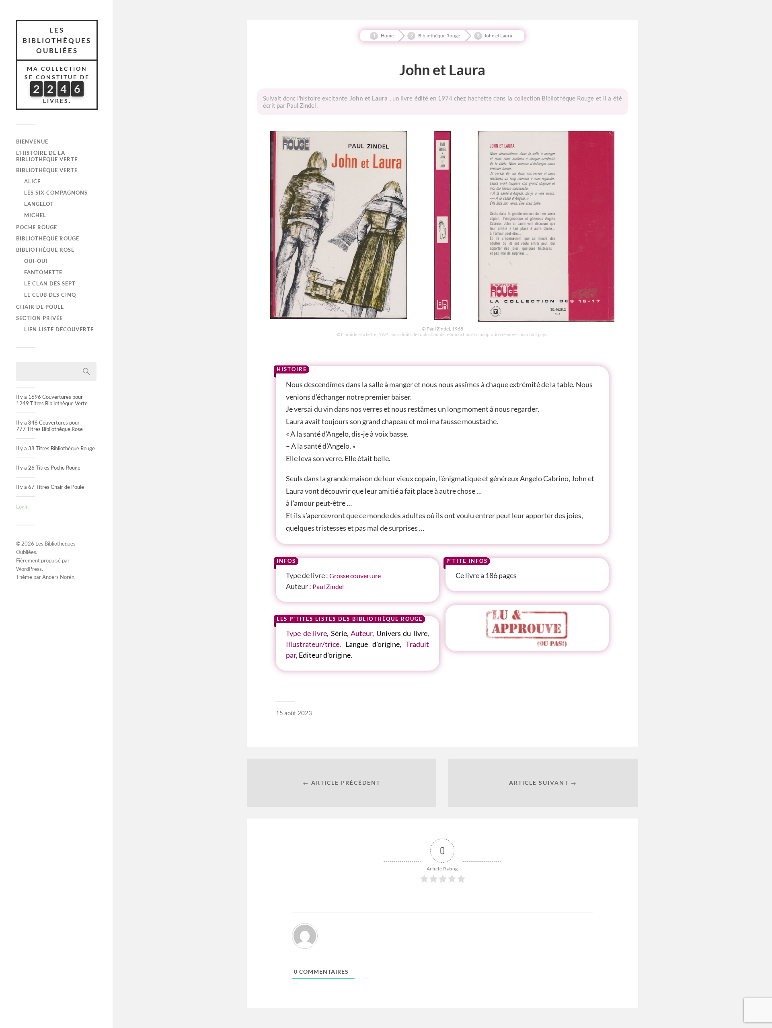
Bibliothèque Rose (45, 249)
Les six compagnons (56, 192)
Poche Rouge (36, 227)
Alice (32, 181)
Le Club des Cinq (50, 294)
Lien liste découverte (59, 329)
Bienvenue (32, 141)
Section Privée (39, 318)
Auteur (361, 633)
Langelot (39, 204)
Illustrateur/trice (312, 644)
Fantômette (43, 272)
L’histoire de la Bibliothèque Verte (47, 156)
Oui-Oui (35, 261)
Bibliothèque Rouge (47, 238)
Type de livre (306, 633)
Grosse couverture (355, 575)
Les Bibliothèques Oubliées (57, 40)
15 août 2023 (294, 712)
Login (22, 506)
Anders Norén (58, 577)
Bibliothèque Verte (47, 170)
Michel (35, 215)
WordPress (29, 569)
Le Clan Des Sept (50, 283)
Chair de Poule (40, 307)
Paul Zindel (328, 586)
